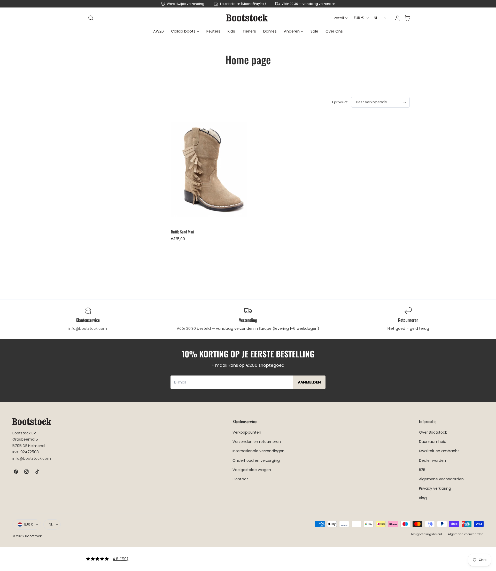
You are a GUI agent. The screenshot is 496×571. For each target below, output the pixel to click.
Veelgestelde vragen (252, 469)
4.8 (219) (120, 558)
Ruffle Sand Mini (182, 231)
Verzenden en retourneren (257, 441)
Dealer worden (432, 460)
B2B (422, 469)
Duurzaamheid (432, 441)
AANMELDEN (309, 382)
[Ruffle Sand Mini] (209, 169)
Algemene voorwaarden (441, 479)
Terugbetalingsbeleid (426, 534)
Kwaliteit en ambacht (439, 451)
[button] (91, 18)
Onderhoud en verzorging (256, 460)
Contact (240, 479)
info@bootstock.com (87, 328)
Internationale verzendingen (258, 451)
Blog (423, 497)
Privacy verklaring (435, 488)
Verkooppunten (247, 432)
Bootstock (33, 536)
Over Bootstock (433, 432)
